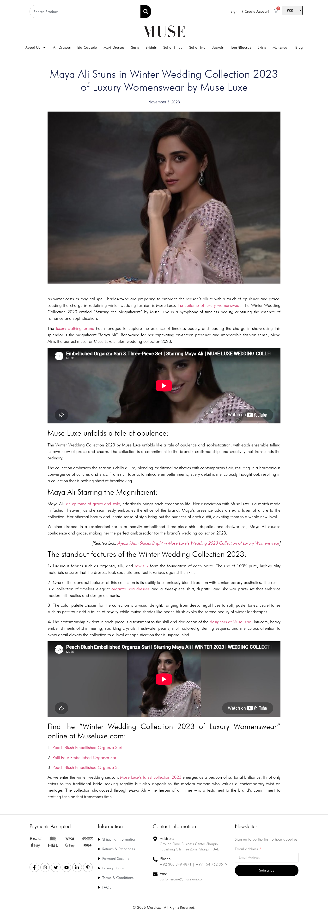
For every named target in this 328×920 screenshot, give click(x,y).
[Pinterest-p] (88, 867)
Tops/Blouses (240, 47)
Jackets (218, 47)
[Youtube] (66, 867)
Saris (135, 47)
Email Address (247, 849)
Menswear (281, 47)
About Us (32, 47)
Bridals (151, 47)
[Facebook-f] (34, 867)
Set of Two (197, 47)
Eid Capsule (87, 47)
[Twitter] (56, 867)
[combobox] (85, 11)
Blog (299, 47)
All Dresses (62, 47)
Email (165, 873)
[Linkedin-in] (77, 867)
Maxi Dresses (113, 47)
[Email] (155, 874)
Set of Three (172, 47)
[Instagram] (45, 867)
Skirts (262, 47)
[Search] (145, 11)
